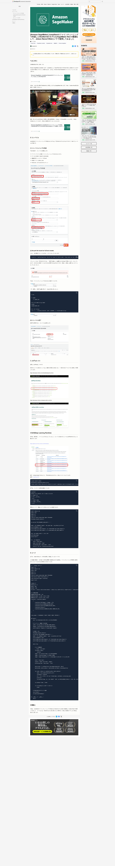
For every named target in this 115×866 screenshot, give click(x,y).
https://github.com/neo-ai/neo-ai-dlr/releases (39, 443)
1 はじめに (14, 9)
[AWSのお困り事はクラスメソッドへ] (54, 727)
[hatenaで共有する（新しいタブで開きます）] (73, 46)
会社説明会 (67, 4)
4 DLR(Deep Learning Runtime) (18, 19)
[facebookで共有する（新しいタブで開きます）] (75, 46)
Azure (59, 4)
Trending (38, 4)
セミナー (62, 4)
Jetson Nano (33, 43)
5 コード (13, 21)
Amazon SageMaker (62, 43)
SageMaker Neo (49, 43)
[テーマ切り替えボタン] (102, 1)
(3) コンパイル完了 (16, 17)
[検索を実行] (89, 1)
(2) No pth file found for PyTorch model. (19, 15)
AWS (42, 4)
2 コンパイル (14, 11)
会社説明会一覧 (89, 147)
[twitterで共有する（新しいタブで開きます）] (77, 46)
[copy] (76, 257)
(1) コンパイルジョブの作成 (18, 13)
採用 (77, 4)
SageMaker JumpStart (41, 43)
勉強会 (71, 4)
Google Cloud (54, 4)
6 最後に (13, 22)
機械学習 (55, 43)
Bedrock (49, 4)
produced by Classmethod (26, 1)
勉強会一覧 (88, 151)
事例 (75, 4)
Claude (45, 4)
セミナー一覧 (89, 143)
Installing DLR (36, 477)
